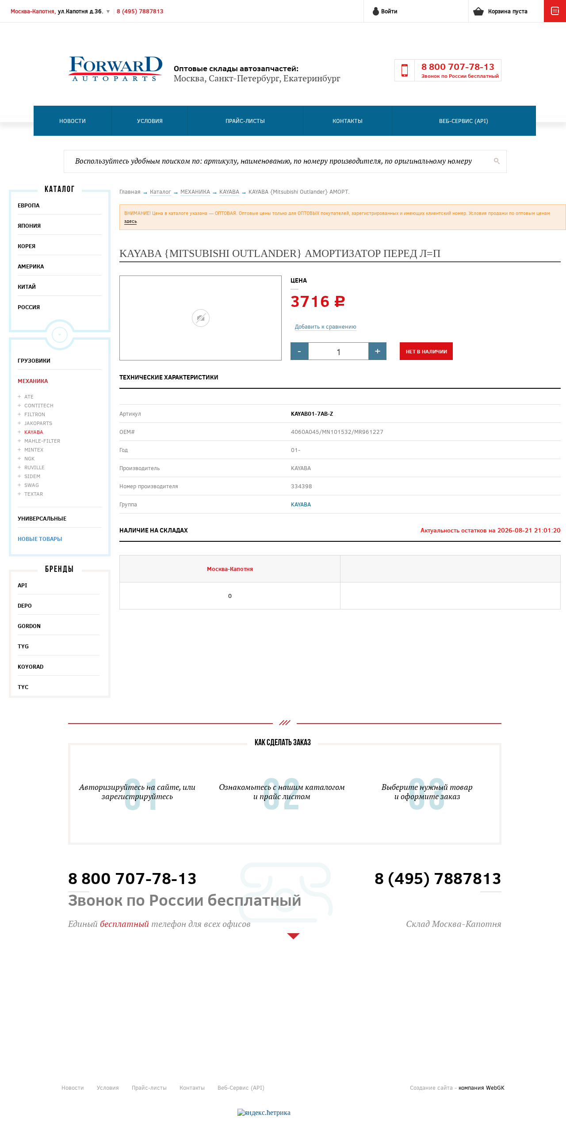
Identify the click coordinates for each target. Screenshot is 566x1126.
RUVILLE (34, 467)
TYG (23, 646)
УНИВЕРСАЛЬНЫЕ (42, 518)
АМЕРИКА (31, 266)
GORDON (29, 626)
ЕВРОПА (28, 205)
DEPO (25, 605)
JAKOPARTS (38, 422)
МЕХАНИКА (33, 381)
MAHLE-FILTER (42, 440)
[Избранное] (555, 20)
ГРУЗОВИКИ (34, 360)
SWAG (31, 484)
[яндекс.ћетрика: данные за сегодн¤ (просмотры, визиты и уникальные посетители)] (264, 1113)
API (22, 585)
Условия (150, 121)
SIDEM (32, 475)
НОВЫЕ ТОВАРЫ (40, 539)
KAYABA (33, 431)
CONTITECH (39, 405)
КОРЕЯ (26, 246)
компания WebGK (482, 1088)
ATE (29, 396)
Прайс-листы (245, 121)
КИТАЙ (27, 287)
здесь (130, 221)
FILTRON (34, 413)
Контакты (348, 121)
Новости (72, 121)
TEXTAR (33, 493)
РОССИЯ (29, 307)
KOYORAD (30, 666)
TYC (23, 687)
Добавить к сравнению (325, 326)
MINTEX (33, 449)
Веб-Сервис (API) (463, 121)
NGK (29, 458)
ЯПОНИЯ (29, 226)
